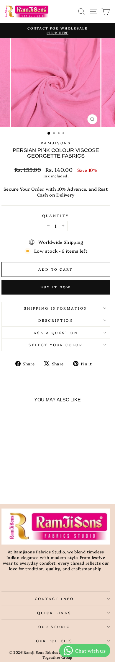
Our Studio (54, 626)
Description (55, 320)
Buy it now (55, 287)
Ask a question (56, 332)
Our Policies (54, 640)
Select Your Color (56, 344)
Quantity (55, 215)
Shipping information (56, 308)
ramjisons (56, 142)
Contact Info (54, 598)
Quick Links (54, 612)
